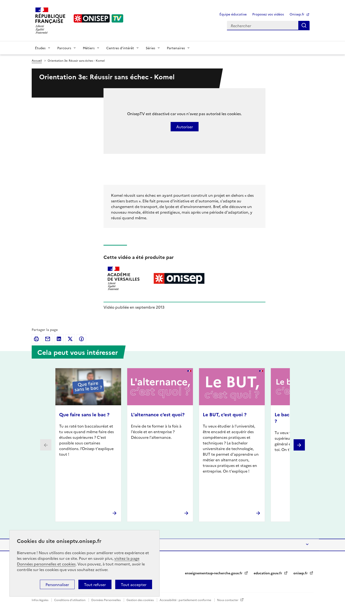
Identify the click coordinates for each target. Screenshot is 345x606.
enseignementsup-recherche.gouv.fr (214, 573)
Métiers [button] (89, 47)
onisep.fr (301, 573)
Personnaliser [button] (57, 584)
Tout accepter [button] (133, 584)
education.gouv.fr (268, 573)
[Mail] (47, 339)
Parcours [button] (64, 47)
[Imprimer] (36, 339)
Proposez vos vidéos (268, 14)
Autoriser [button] (184, 126)
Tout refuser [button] (95, 584)
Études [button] (40, 47)
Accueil (37, 60)
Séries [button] (150, 47)
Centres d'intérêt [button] (120, 47)
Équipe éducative (233, 14)
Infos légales (40, 600)
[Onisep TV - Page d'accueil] (98, 18)
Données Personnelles (106, 600)
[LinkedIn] (59, 339)
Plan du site (45, 544)
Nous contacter (228, 600)
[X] (70, 339)
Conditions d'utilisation (70, 600)
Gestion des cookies (140, 600)
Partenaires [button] (176, 47)
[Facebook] (81, 339)
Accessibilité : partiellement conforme (186, 600)
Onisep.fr (297, 14)
